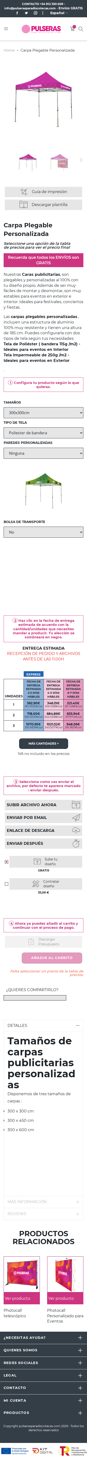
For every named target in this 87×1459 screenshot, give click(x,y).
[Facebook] (17, 13)
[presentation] (81, 160)
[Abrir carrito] (72, 29)
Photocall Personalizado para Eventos (65, 1316)
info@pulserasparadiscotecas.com (30, 8)
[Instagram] (33, 13)
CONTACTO (30, 4)
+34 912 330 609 (51, 4)
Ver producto (17, 1298)
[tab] (43, 1026)
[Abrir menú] (6, 29)
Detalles (17, 1025)
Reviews (16, 1214)
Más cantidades (44, 743)
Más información (27, 1202)
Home (9, 50)
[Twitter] (24, 13)
